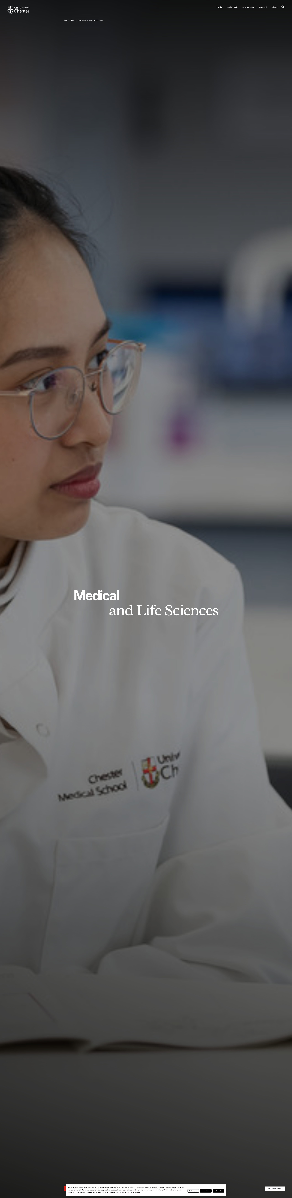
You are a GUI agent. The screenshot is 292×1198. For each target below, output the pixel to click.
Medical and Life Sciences (96, 20)
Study (72, 20)
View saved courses (275, 1189)
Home (65, 20)
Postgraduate (81, 20)
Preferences (193, 1191)
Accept (218, 1191)
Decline (205, 1191)
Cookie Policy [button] (91, 1192)
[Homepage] (18, 10)
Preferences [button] (137, 1192)
